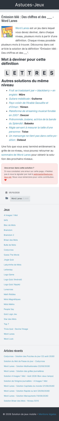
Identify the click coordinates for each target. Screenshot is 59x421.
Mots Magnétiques (12, 299)
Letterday (8, 269)
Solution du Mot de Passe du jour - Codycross (24, 361)
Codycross (8, 250)
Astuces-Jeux (29, 4)
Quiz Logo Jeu (10, 314)
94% (6, 220)
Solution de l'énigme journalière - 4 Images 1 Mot (25, 381)
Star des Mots (10, 319)
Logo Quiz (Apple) (12, 284)
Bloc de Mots (10, 225)
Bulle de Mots (10, 245)
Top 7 (6, 324)
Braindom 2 (9, 235)
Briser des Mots (11, 240)
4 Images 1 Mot (11, 215)
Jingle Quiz (9, 260)
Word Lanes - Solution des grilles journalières (24, 371)
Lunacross (8, 289)
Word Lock (8, 339)
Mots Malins (9, 304)
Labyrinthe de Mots (12, 264)
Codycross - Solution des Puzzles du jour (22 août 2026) (29, 356)
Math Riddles (10, 294)
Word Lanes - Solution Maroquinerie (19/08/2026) (26, 396)
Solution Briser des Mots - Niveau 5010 (21, 401)
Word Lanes (22, 28)
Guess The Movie (11, 255)
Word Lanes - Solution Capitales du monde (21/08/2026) (29, 386)
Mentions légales (47, 414)
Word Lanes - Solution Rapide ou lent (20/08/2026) (27, 391)
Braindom (8, 230)
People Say (9, 309)
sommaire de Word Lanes (16, 154)
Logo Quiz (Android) (13, 279)
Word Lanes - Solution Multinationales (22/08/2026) (27, 366)
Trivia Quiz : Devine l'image (16, 329)
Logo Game (9, 274)
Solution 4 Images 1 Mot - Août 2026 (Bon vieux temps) (29, 376)
